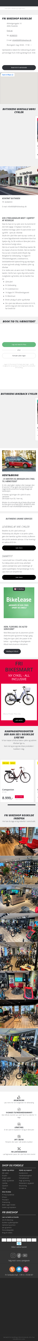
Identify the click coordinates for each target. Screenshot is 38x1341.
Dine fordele (6, 1192)
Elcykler (4, 1176)
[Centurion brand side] (28, 1301)
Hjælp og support (25, 1170)
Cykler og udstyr (8, 1170)
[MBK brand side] (28, 1285)
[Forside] (14, 3)
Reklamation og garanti (26, 1183)
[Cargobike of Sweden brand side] (10, 1317)
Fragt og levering (24, 1181)
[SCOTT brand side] (28, 1293)
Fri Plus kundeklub (8, 1195)
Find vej (10, 31)
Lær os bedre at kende (10, 1217)
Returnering (23, 1186)
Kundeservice (23, 1173)
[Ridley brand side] (28, 1309)
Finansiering (6, 1202)
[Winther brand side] (10, 1293)
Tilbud (4, 1188)
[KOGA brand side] (10, 1301)
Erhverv (4, 1197)
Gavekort (5, 1186)
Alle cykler (5, 1173)
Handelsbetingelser (25, 1176)
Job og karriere (7, 1228)
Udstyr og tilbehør (8, 1181)
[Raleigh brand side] (10, 1325)
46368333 (13, 35)
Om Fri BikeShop (7, 1220)
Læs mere (19, 548)
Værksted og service (9, 1225)
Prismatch (5, 1200)
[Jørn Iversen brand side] (28, 1325)
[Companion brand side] (10, 1309)
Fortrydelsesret (24, 1178)
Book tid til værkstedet (19, 67)
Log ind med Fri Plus (19, 344)
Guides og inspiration (9, 1207)
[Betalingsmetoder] (19, 1240)
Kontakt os (22, 1188)
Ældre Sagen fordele (8, 1205)
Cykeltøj (4, 1183)
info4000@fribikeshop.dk (21, 40)
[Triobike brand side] (28, 1317)
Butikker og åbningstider (10, 1223)
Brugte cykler (6, 1178)
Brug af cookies (7, 1233)
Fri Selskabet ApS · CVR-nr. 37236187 (19, 1275)
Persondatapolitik (8, 1230)
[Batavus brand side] (10, 1285)
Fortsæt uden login (19, 356)
